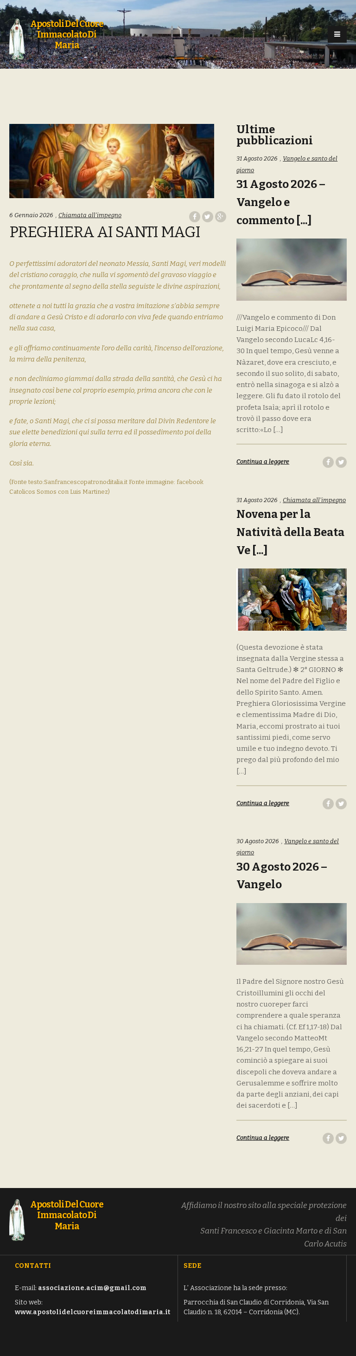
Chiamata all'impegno (89, 215)
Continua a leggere (262, 461)
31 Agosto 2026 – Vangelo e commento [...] (280, 202)
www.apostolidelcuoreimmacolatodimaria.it (92, 1312)
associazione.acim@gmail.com (92, 1288)
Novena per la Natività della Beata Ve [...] (290, 532)
